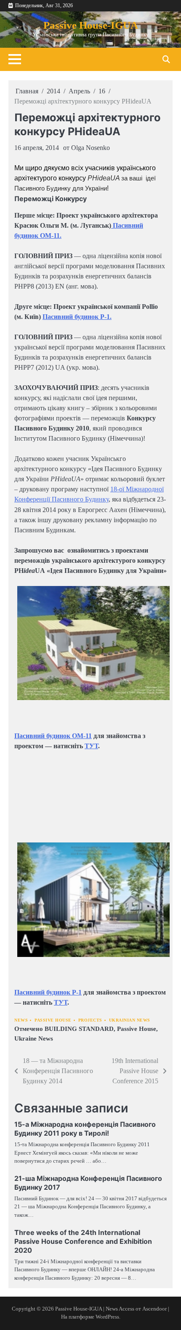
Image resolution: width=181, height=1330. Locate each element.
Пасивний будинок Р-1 (48, 992)
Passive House (53, 1020)
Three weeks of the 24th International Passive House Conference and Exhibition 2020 (83, 1241)
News (21, 1020)
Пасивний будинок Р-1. (77, 316)
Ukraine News (33, 1038)
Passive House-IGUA (90, 25)
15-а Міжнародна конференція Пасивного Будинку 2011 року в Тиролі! (85, 1128)
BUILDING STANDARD (79, 1028)
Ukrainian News (129, 1020)
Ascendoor (154, 1309)
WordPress (107, 1317)
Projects (90, 1020)
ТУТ (91, 745)
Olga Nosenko (90, 147)
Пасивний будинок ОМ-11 (53, 735)
